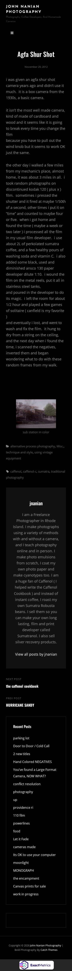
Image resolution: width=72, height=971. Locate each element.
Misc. (60, 446)
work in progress (26, 894)
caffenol (15, 471)
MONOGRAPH (23, 870)
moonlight (21, 862)
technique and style (19, 452)
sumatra (43, 471)
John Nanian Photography (45, 945)
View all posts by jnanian (36, 654)
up (15, 799)
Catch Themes (49, 950)
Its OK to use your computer (34, 855)
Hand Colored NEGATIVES (32, 762)
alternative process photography (32, 446)
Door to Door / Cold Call (31, 746)
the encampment (26, 878)
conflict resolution (27, 784)
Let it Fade (21, 839)
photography (23, 792)
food (16, 831)
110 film (19, 815)
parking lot (21, 738)
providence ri (23, 807)
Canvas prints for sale (29, 886)
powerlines (21, 823)
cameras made (24, 847)
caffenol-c (29, 471)
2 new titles (21, 754)
